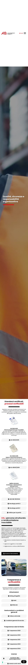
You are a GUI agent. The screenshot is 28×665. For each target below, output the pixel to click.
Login (22, 33)
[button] (24, 661)
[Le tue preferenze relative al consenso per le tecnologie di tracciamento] (2, 662)
